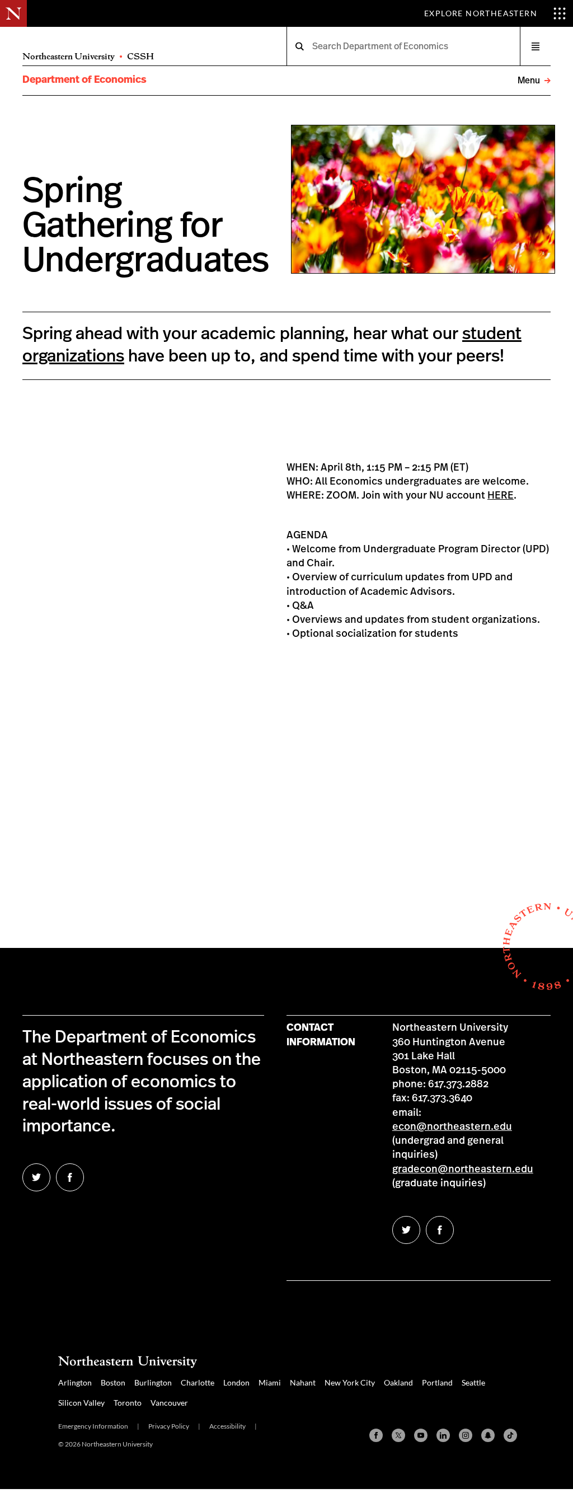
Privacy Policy (168, 1426)
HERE (500, 496)
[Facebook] (376, 1435)
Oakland (398, 1382)
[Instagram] (465, 1435)
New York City (350, 1382)
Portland (437, 1382)
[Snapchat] (488, 1435)
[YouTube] (421, 1435)
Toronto (128, 1402)
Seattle (473, 1382)
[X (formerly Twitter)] (398, 1435)
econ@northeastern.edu (452, 1127)
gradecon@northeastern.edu (462, 1169)
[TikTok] (510, 1435)
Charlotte (197, 1382)
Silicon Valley (81, 1402)
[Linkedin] (443, 1435)
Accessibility (227, 1426)
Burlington (153, 1382)
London (236, 1382)
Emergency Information (93, 1426)
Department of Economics (84, 80)
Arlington (75, 1382)
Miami (270, 1382)
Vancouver (169, 1402)
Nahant (303, 1382)
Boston (113, 1382)
